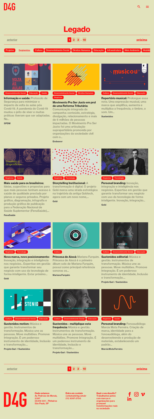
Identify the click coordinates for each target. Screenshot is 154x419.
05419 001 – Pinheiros (46, 401)
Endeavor (58, 141)
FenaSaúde (9, 215)
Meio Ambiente (132, 50)
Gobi (55, 201)
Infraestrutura (114, 50)
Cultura (38, 50)
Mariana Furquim (61, 275)
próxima (142, 40)
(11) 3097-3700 (73, 398)
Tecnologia (70, 178)
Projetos (10, 50)
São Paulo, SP (42, 403)
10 (84, 40)
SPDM (7, 123)
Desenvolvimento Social (57, 50)
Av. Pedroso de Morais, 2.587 (46, 396)
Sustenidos (107, 116)
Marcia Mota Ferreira (111, 349)
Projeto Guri (107, 282)
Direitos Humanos (81, 50)
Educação (99, 50)
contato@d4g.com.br (76, 395)
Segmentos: (24, 50)
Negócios (58, 97)
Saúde (44, 93)
